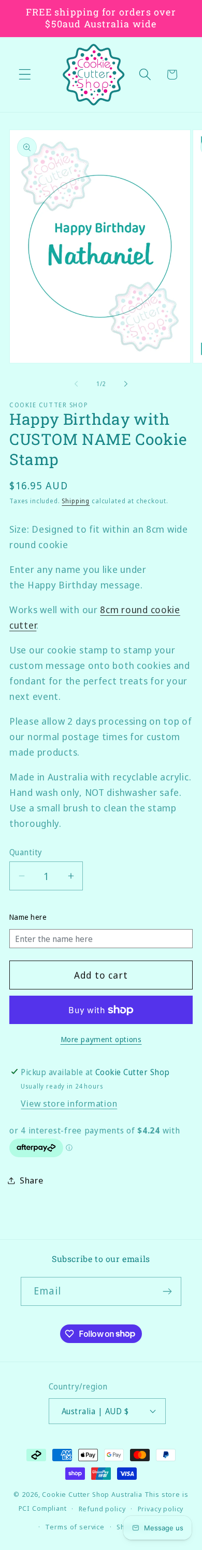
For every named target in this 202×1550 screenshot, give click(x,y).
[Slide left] (76, 384)
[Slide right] (125, 384)
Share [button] (32, 1180)
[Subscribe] (167, 1291)
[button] (25, 74)
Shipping (76, 501)
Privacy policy (161, 1508)
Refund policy (102, 1508)
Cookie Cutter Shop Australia (92, 1494)
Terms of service (74, 1526)
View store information (69, 1103)
